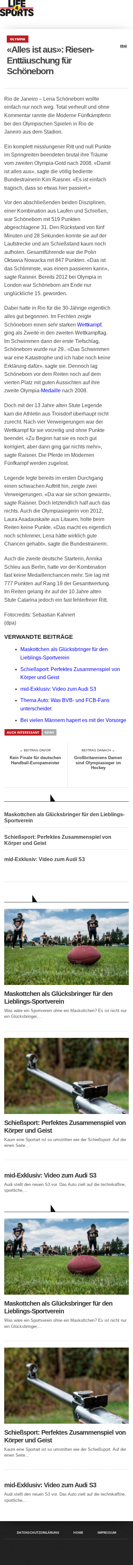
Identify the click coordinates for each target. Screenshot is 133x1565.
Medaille (51, 390)
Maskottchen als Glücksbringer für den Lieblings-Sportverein (64, 817)
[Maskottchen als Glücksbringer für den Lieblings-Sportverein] (66, 983)
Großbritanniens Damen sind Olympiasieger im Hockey (98, 762)
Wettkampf (89, 324)
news (49, 732)
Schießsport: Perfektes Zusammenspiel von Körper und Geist (57, 840)
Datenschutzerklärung (38, 1532)
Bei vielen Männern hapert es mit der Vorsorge (73, 720)
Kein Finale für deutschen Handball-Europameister (35, 760)
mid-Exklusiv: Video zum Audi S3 (58, 689)
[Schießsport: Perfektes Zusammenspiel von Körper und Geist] (66, 1112)
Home (78, 1532)
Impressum (106, 1532)
